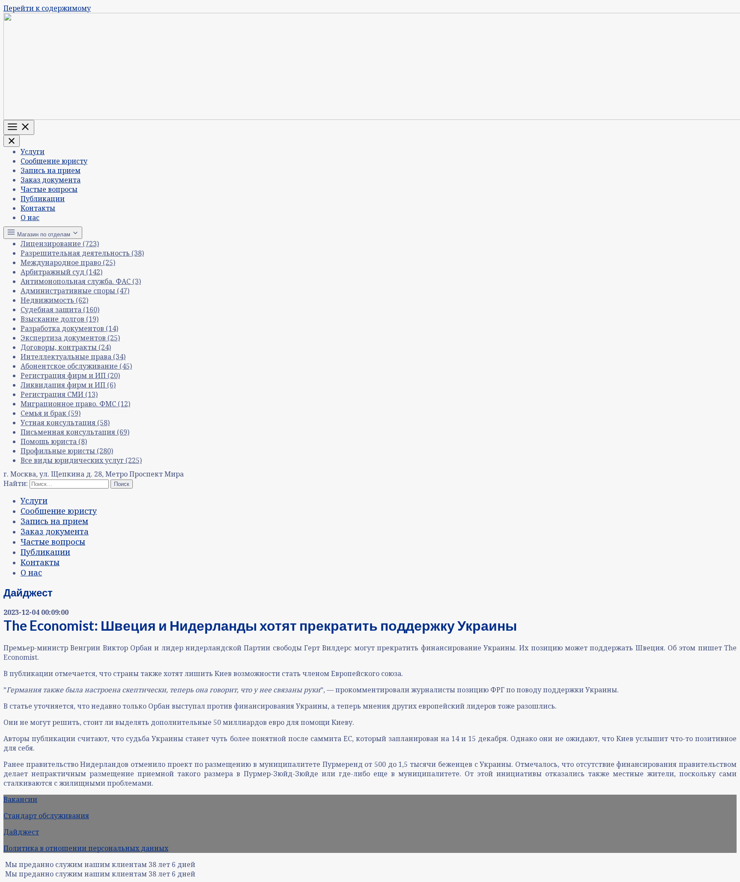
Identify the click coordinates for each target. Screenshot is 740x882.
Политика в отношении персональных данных (85, 848)
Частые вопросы (49, 189)
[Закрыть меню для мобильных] (11, 141)
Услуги (33, 151)
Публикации (43, 198)
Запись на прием (51, 170)
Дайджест (21, 832)
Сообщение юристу (54, 161)
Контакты (38, 208)
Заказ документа (51, 180)
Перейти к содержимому (47, 8)
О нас (30, 217)
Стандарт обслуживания (46, 815)
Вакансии (20, 799)
